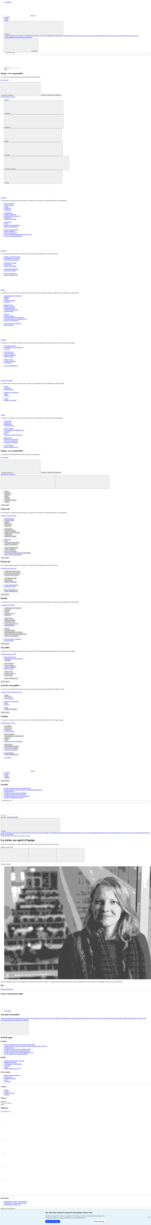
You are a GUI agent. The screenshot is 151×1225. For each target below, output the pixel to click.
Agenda (6, 695)
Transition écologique (10, 1078)
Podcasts (6, 704)
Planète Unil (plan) (9, 1093)
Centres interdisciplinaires (11, 585)
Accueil (6, 491)
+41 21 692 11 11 (5, 1111)
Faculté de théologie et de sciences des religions (17, 35)
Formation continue (9, 613)
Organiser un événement (11, 750)
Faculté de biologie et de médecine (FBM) (15, 1054)
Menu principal (5, 505)
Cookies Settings (99, 1221)
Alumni (6, 1067)
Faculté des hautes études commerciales (112, 35)
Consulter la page (8, 515)
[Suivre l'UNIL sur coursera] (17, 1193)
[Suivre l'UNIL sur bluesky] (17, 1139)
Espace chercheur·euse (10, 551)
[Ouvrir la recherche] (28, 482)
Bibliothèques (8, 729)
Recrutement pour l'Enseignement (13, 658)
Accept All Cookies (53, 1221)
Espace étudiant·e (9, 640)
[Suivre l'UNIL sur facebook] (17, 1126)
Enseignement (8, 1077)
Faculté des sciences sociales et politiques (89, 35)
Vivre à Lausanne (9, 665)
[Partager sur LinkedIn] (70, 855)
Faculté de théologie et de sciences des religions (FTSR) (19, 1044)
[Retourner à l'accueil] (8, 97)
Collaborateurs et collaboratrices (13, 1064)
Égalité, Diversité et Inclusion (12, 1075)
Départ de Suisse (8, 668)
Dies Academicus (9, 698)
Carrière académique (10, 673)
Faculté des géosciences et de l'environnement (16, 796)
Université (3, 197)
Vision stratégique (9, 518)
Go (5, 69)
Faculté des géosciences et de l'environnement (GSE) (18, 1052)
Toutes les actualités (12, 817)
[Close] (149, 1217)
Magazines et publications (11, 701)
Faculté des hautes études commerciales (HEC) (17, 1051)
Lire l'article (7, 1011)
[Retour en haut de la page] (14, 1028)
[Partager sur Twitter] (42, 855)
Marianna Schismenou (7, 989)
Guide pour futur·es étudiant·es (12, 639)
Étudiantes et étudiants (10, 1062)
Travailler (3, 340)
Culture (6, 707)
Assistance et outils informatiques (13, 741)
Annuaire (6, 1091)
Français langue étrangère (11, 623)
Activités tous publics (6, 380)
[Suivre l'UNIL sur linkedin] (17, 1180)
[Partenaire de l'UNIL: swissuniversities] (15, 1201)
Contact (6, 1090)
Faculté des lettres (73, 35)
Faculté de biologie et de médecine (22, 37)
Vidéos (6, 703)
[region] (75, 1217)
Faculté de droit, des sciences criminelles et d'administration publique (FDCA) (25, 1046)
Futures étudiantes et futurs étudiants (14, 1061)
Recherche (4, 251)
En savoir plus (5, 80)
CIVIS (6, 541)
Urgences (6, 1094)
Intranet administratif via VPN (12, 1068)
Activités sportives (9, 731)
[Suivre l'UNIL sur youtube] (17, 1153)
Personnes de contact (10, 586)
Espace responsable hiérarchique (13, 554)
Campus (3, 415)
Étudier (3, 290)
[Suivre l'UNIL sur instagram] (17, 1166)
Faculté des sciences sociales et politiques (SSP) (17, 1049)
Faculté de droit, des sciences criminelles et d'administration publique (49, 35)
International (7, 539)
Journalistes (7, 1065)
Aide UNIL (7, 1081)
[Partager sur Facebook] (14, 855)
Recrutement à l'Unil (10, 657)
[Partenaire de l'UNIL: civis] (12, 1204)
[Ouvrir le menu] (82, 482)
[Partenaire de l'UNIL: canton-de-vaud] (15, 1203)
